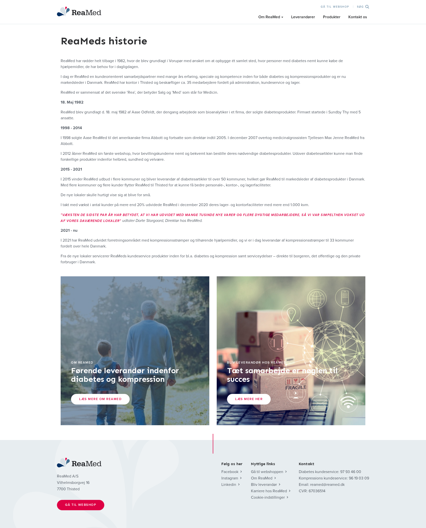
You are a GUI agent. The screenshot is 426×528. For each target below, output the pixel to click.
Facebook (229, 471)
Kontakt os (357, 17)
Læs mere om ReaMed (100, 399)
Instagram (229, 478)
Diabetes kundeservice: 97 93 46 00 (330, 471)
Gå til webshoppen (267, 471)
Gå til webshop (335, 6)
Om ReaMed (269, 17)
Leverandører (303, 17)
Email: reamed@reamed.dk (322, 484)
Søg (360, 6)
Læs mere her (249, 399)
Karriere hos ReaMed (269, 491)
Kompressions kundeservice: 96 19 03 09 (334, 478)
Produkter (331, 17)
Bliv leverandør (264, 484)
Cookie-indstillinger (268, 497)
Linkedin (228, 484)
